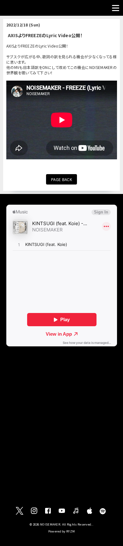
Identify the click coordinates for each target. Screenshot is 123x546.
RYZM (70, 531)
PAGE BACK (61, 179)
